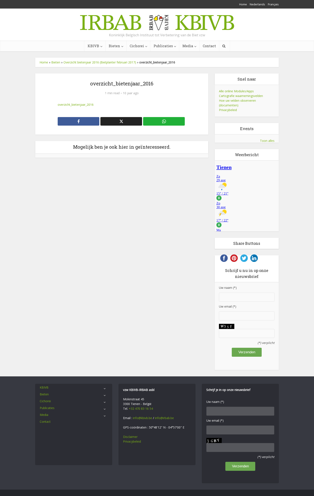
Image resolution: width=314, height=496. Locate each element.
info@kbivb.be (142, 418)
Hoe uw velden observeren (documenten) (237, 102)
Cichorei (137, 46)
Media (187, 46)
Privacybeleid (228, 110)
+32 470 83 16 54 (141, 408)
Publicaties (163, 46)
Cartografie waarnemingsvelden (241, 96)
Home (243, 4)
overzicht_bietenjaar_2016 (76, 105)
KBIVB (93, 46)
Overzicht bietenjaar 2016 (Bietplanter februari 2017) (99, 62)
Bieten (114, 46)
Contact (209, 46)
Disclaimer (130, 437)
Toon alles (267, 141)
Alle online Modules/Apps (236, 91)
